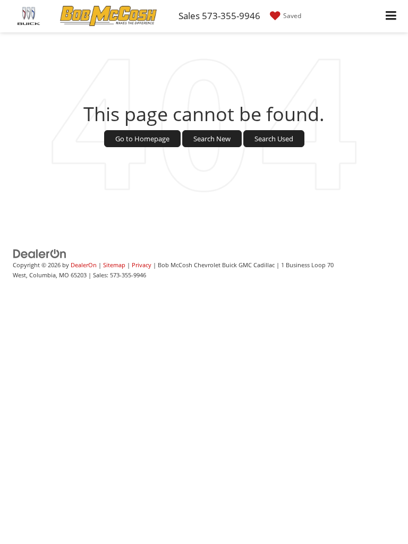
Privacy (141, 265)
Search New (212, 138)
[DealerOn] (40, 253)
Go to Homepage (142, 138)
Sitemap (114, 265)
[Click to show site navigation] (391, 16)
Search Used (273, 138)
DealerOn (84, 265)
